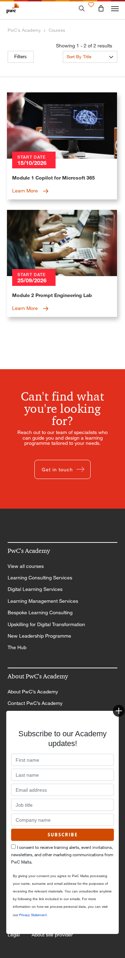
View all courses (26, 566)
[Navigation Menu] (115, 8)
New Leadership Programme (39, 636)
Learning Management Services (43, 601)
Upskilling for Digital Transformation (46, 624)
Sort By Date (79, 67)
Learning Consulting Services (40, 577)
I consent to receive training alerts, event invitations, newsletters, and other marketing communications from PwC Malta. (62, 855)
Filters (20, 56)
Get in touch (57, 469)
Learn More (25, 190)
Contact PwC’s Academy (35, 703)
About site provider (52, 934)
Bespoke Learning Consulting (40, 612)
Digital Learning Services (35, 589)
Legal (14, 934)
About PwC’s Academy (33, 691)
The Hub (17, 647)
